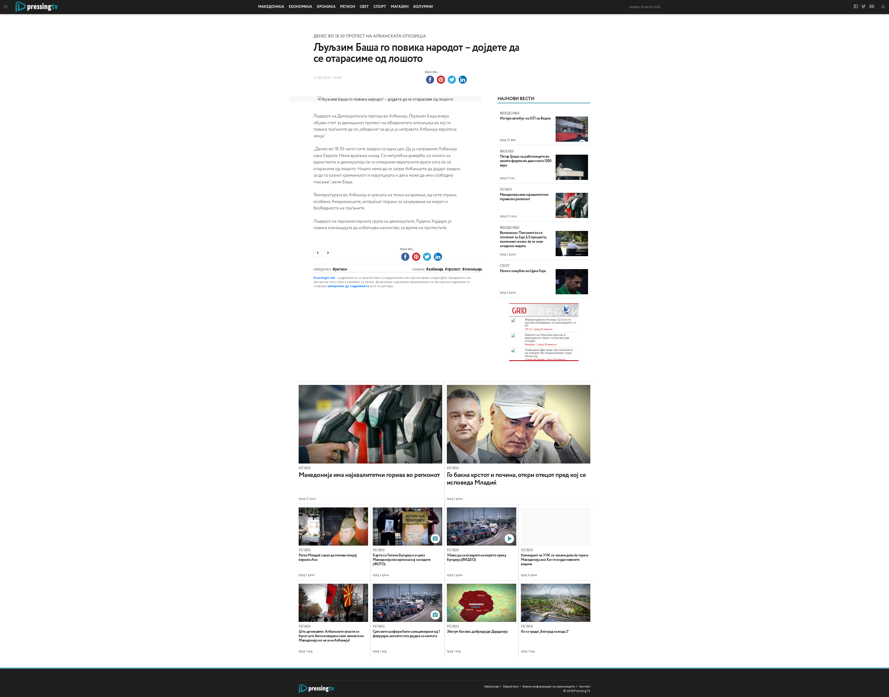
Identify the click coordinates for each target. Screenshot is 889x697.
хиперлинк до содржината (348, 286)
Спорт (379, 7)
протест (453, 269)
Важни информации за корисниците (549, 686)
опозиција (473, 269)
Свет (364, 7)
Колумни (423, 7)
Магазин (400, 7)
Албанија (436, 269)
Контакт (584, 686)
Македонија (271, 7)
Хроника (326, 7)
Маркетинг (511, 686)
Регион (347, 7)
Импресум (491, 686)
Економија (300, 7)
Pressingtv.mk (324, 278)
